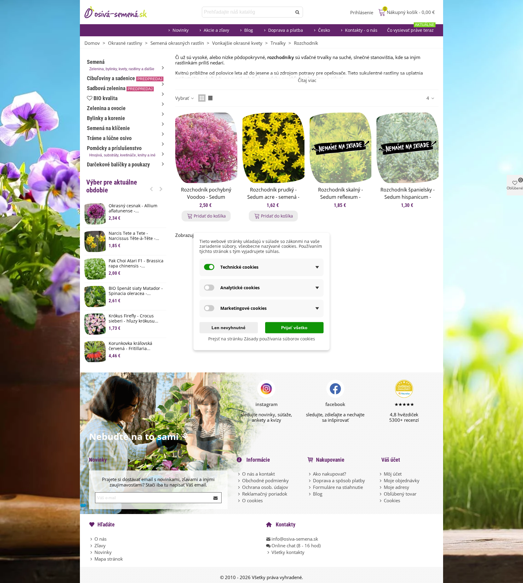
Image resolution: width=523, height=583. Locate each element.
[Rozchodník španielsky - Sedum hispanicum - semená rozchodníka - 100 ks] (408, 148)
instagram (266, 404)
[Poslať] (297, 12)
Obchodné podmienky (265, 480)
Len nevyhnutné (228, 327)
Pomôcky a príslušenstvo (121, 151)
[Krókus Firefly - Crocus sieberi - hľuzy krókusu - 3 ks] (95, 324)
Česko (324, 30)
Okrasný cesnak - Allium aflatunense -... (133, 208)
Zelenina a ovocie (106, 108)
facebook (335, 404)
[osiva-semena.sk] (120, 12)
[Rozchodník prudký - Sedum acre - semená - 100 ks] (273, 148)
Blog (248, 30)
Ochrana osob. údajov (265, 487)
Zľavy (100, 545)
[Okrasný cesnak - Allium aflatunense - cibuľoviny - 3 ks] (95, 213)
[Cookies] (381, 500)
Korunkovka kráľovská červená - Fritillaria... (130, 346)
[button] (151, 188)
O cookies (252, 500)
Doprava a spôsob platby (339, 480)
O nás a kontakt (258, 474)
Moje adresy (396, 487)
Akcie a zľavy (216, 30)
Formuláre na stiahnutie (338, 487)
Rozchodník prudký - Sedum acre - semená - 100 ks (273, 197)
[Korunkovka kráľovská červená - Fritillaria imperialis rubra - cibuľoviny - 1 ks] (95, 351)
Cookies (392, 500)
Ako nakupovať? (329, 474)
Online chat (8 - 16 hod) (296, 545)
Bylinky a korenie (106, 118)
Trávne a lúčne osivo (109, 138)
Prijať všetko (294, 327)
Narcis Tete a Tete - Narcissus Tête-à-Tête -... (134, 236)
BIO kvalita (105, 98)
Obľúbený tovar (400, 494)
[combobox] (247, 12)
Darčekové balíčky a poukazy (118, 164)
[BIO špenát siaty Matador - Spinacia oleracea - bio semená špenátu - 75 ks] (95, 296)
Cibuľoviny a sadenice (124, 78)
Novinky (181, 30)
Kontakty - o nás (361, 30)
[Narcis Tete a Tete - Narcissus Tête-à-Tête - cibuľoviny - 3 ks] (95, 241)
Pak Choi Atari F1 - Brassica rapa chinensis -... (136, 263)
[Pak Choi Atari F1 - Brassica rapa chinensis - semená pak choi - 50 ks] (95, 269)
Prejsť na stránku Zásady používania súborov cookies (261, 338)
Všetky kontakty (287, 552)
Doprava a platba (285, 30)
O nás (100, 539)
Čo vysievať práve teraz (410, 28)
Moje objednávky (401, 480)
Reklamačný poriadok (264, 494)
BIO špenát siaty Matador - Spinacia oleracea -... (136, 291)
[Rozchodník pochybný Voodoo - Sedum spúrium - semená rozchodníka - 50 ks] (206, 148)
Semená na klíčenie (108, 128)
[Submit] (215, 498)
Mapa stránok (108, 559)
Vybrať (182, 98)
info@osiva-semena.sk (294, 539)
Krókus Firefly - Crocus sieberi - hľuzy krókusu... (133, 318)
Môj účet (393, 474)
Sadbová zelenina (120, 88)
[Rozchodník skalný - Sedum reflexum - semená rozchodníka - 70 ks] (341, 148)
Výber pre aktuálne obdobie (111, 186)
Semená (120, 65)
